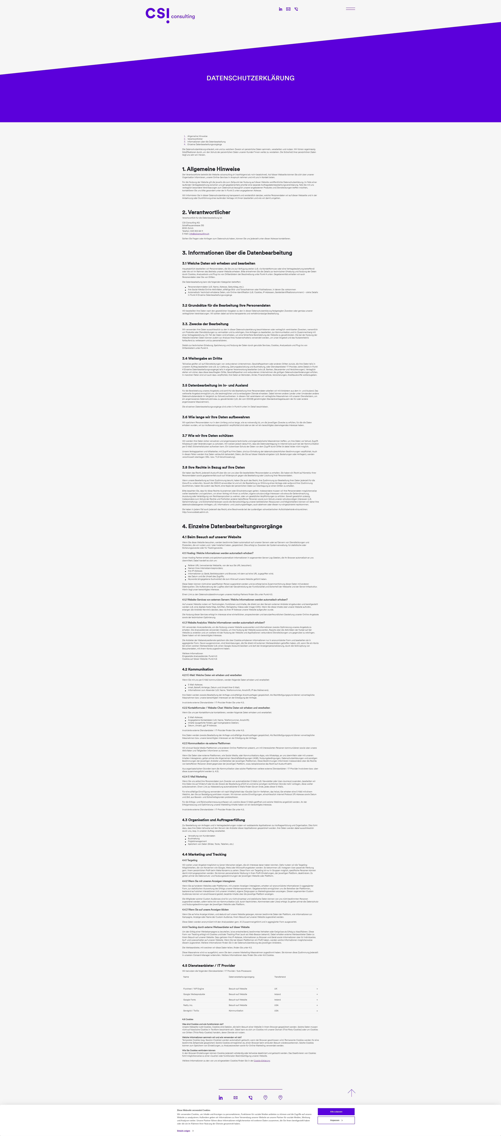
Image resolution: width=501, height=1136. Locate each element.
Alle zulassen (336, 1112)
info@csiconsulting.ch (199, 234)
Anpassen (334, 1120)
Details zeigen (183, 1131)
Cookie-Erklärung (262, 1060)
